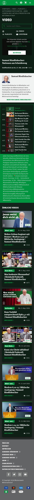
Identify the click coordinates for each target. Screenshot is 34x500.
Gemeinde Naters (8, 457)
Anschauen (8, 245)
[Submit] (4, 26)
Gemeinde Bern (8, 455)
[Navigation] (30, 3)
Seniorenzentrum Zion (11, 466)
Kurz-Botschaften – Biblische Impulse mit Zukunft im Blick (9, 270)
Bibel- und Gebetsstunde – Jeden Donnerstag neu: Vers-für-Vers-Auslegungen (9, 230)
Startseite (6, 9)
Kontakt (5, 446)
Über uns (5, 443)
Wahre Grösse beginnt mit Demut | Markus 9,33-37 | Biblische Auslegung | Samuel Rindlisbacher (17, 237)
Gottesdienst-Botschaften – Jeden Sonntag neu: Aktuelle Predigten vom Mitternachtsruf (16, 13)
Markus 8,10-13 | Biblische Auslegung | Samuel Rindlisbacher (16, 390)
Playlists (21, 9)
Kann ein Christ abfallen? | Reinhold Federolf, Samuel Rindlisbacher (16, 352)
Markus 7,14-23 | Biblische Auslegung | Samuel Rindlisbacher (16, 427)
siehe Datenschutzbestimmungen (16, 45)
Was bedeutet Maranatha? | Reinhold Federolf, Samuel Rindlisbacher (17, 277)
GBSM (4, 460)
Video (14, 9)
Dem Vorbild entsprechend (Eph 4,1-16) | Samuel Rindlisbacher (17, 314)
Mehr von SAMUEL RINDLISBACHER (19, 100)
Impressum (6, 449)
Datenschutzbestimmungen (13, 469)
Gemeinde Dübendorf (10, 452)
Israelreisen (7, 463)
